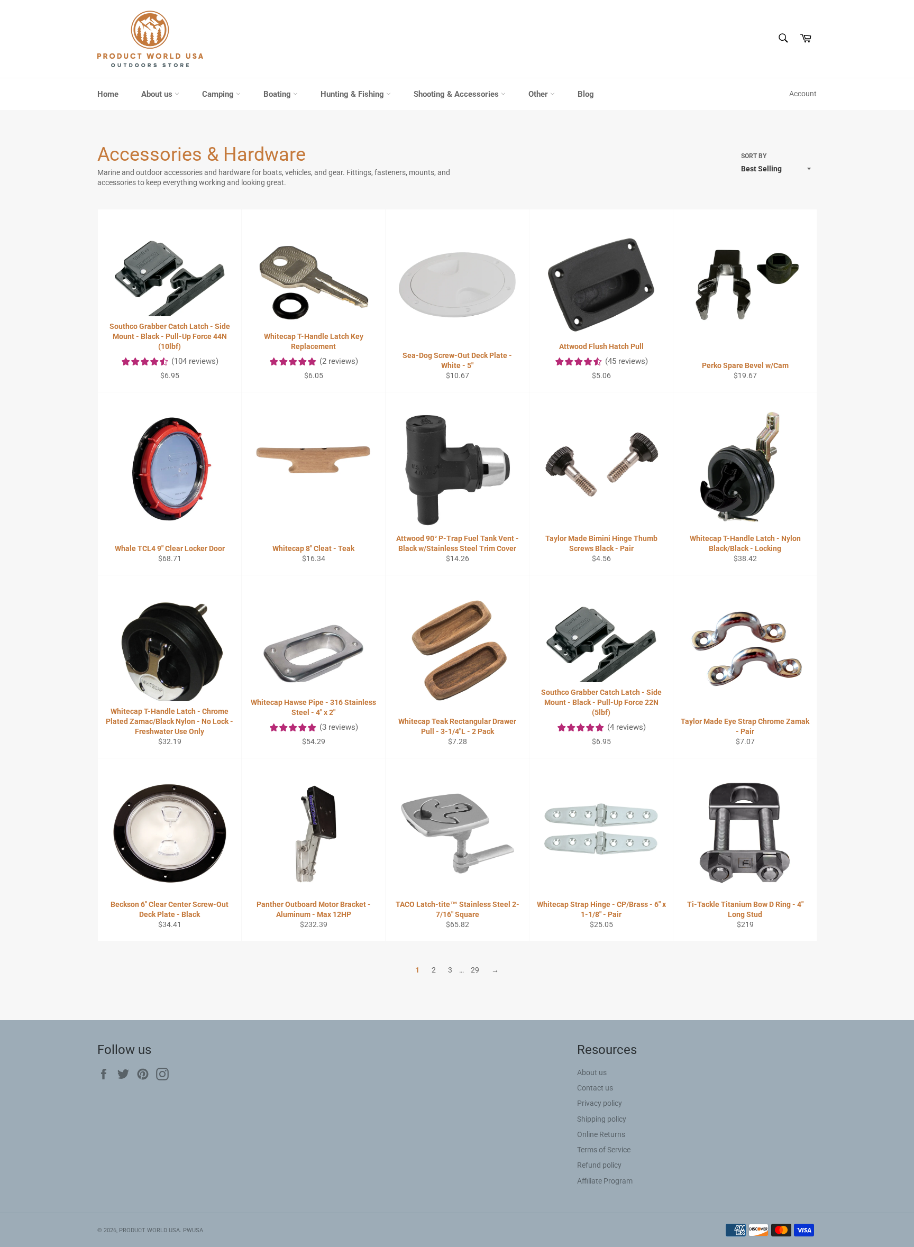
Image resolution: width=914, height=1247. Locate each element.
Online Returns (601, 1134)
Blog (586, 94)
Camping (219, 94)
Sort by (753, 156)
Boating (278, 94)
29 (475, 970)
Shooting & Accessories (457, 94)
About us (158, 94)
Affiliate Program (605, 1181)
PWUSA (193, 1230)
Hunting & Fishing (353, 94)
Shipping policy (601, 1119)
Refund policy (599, 1165)
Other (539, 94)
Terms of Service (603, 1149)
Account (803, 93)
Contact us (595, 1088)
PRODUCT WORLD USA (149, 1230)
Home (107, 94)
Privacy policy (599, 1103)
